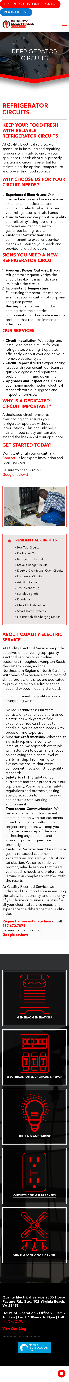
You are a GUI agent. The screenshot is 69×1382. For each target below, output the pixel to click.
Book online (16, 12)
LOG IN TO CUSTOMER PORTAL (30, 4)
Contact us (11, 458)
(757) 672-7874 (14, 1321)
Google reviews (14, 475)
